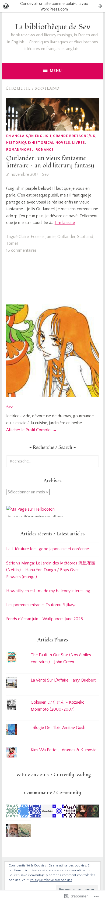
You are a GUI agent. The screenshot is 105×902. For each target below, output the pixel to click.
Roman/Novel (20, 149)
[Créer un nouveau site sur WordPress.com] (52, 6)
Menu (56, 70)
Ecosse (37, 236)
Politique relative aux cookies (51, 880)
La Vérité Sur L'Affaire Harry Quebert (63, 680)
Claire (24, 236)
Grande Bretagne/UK (74, 135)
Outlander (66, 236)
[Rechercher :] (52, 461)
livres (78, 142)
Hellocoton (57, 516)
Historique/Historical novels (38, 142)
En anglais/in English (28, 135)
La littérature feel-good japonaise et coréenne (47, 548)
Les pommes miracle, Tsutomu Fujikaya (41, 604)
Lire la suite (65, 222)
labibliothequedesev (33, 516)
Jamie (50, 236)
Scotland (85, 236)
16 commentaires (21, 250)
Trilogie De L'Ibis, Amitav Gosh (58, 727)
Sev (45, 174)
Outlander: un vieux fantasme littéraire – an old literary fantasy (50, 162)
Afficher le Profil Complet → (31, 429)
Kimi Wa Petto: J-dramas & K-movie (63, 749)
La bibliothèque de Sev (52, 27)
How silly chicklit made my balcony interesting (48, 590)
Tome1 (12, 243)
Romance (45, 149)
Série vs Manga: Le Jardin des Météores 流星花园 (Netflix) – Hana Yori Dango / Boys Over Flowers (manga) (51, 570)
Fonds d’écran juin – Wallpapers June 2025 (44, 618)
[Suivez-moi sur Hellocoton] (30, 509)
